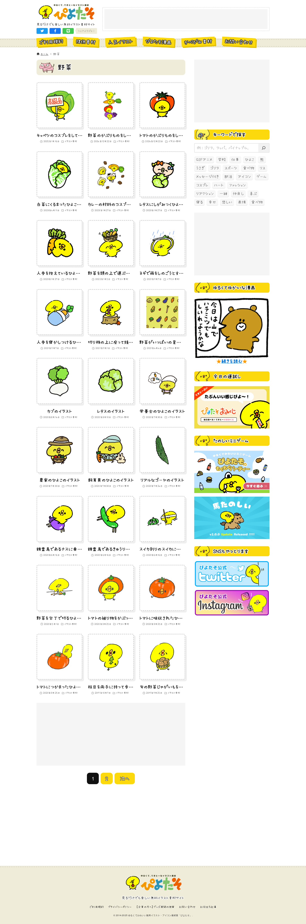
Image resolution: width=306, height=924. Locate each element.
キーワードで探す (229, 134)
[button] (42, 31)
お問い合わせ (187, 906)
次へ (124, 778)
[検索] (263, 148)
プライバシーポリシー (120, 906)
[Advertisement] (185, 19)
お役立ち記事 (208, 906)
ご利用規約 (96, 906)
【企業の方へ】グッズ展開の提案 (155, 906)
